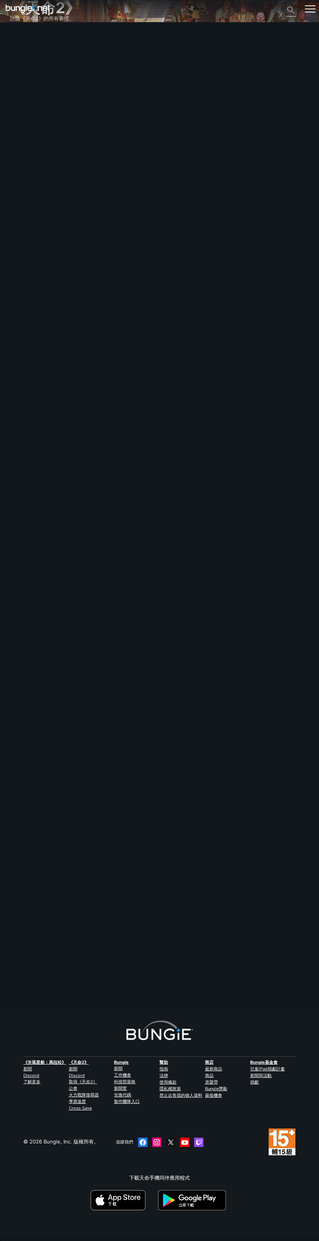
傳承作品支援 (29, 155)
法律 (164, 1075)
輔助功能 (24, 113)
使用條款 (168, 1082)
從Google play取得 (193, 1200)
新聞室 (120, 1088)
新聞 (27, 1069)
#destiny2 (21, 620)
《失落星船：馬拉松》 (44, 1062)
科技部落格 (124, 1081)
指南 (164, 1069)
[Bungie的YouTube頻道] (184, 1142)
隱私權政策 (170, 1088)
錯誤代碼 (24, 85)
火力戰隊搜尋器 (84, 1095)
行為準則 (23, 205)
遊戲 (19, 71)
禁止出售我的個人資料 (181, 1095)
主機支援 (24, 148)
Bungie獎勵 (216, 1088)
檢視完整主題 (25, 647)
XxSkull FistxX (27, 583)
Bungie (121, 1062)
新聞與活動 (261, 1075)
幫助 (19, 78)
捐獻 (254, 1082)
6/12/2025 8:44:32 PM (66, 661)
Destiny (28, 8)
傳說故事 (24, 64)
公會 (73, 1088)
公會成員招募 (29, 169)
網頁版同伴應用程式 (37, 120)
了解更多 (31, 1081)
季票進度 (77, 1101)
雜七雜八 (24, 183)
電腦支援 (24, 141)
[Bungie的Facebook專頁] (142, 1142)
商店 (209, 1062)
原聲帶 (211, 1082)
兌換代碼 (122, 1095)
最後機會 (213, 1095)
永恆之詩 (24, 99)
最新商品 (213, 1069)
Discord (31, 1075)
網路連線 (24, 92)
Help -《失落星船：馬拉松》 (47, 190)
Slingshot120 (25, 977)
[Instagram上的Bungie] (156, 1142)
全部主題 (24, 36)
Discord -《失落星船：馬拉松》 (50, 197)
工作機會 (122, 1075)
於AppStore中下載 (123, 1200)
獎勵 (19, 57)
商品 (209, 1075)
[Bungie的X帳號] (170, 1142)
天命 (19, 176)
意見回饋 (24, 50)
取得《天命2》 (83, 1081)
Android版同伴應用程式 (41, 134)
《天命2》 (26, 43)
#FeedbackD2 (48, 620)
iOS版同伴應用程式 (36, 127)
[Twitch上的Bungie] (198, 1142)
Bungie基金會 (264, 1062)
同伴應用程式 (29, 162)
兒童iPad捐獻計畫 (267, 1069)
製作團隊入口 (127, 1101)
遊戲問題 (24, 106)
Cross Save (80, 1108)
